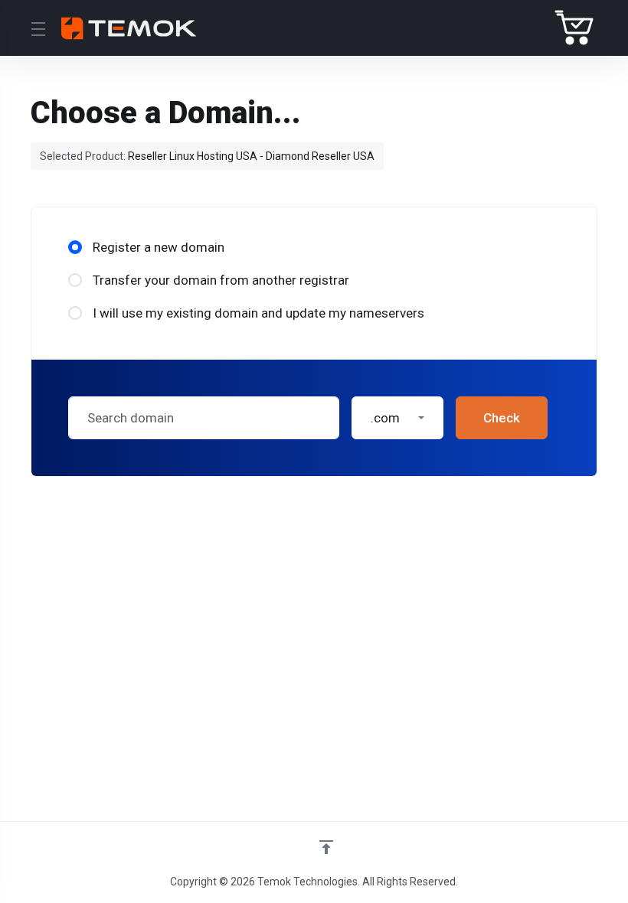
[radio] (75, 247)
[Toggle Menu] (37, 28)
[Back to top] (326, 847)
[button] (397, 417)
